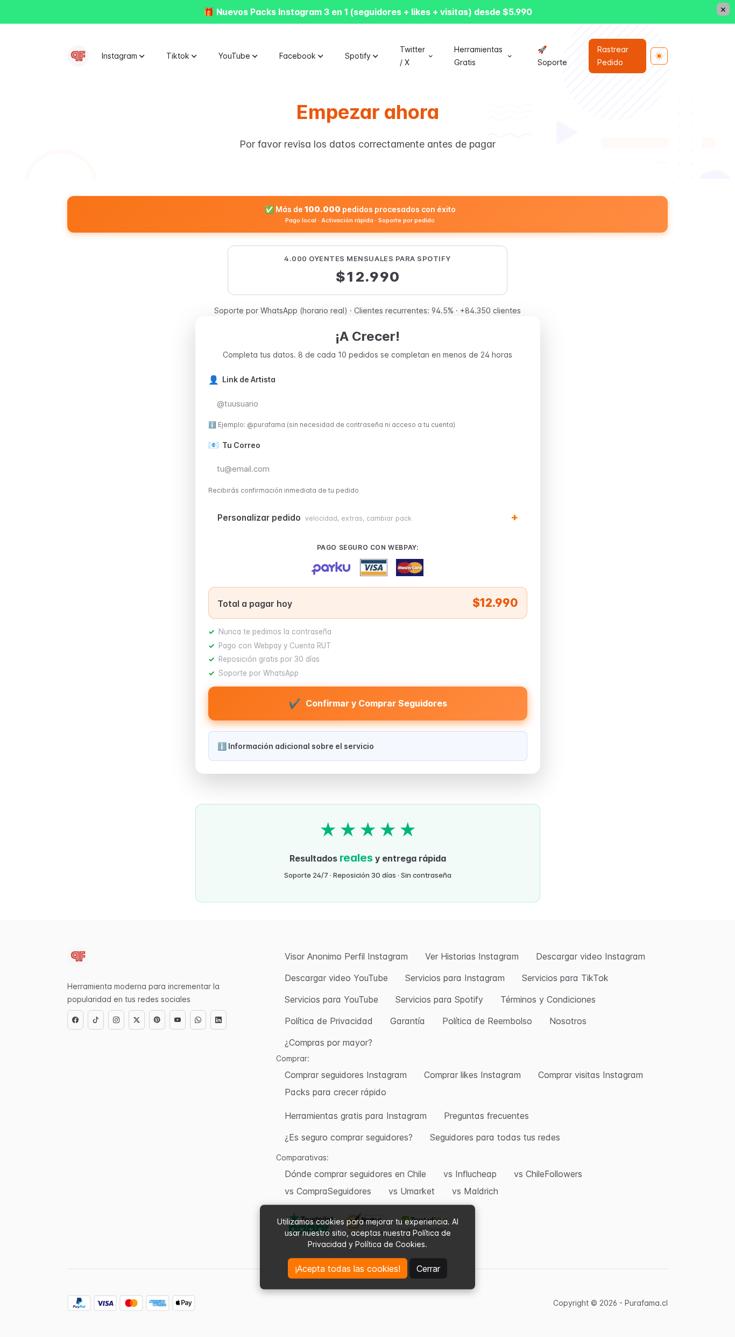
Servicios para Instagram (455, 977)
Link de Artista (241, 379)
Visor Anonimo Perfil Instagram (346, 956)
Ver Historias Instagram (472, 956)
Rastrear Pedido (612, 56)
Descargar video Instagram (590, 956)
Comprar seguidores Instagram (346, 1074)
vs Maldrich (475, 1191)
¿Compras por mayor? (328, 1042)
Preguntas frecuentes (486, 1115)
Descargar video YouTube (336, 977)
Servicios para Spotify (439, 999)
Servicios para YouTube (331, 999)
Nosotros (567, 1021)
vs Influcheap (470, 1173)
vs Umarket (411, 1191)
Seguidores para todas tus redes (495, 1137)
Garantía (407, 1021)
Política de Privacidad (329, 1021)
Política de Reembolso (487, 1021)
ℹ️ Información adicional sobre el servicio (295, 746)
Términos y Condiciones (548, 999)
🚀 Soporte (552, 56)
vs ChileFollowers (548, 1173)
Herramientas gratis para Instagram (356, 1115)
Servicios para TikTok (565, 977)
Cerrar (428, 1268)
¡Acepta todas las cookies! (347, 1268)
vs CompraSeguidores (328, 1191)
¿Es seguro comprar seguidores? (349, 1137)
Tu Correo (234, 444)
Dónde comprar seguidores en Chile (355, 1173)
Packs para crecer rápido (335, 1092)
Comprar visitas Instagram (590, 1074)
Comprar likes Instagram (472, 1074)
